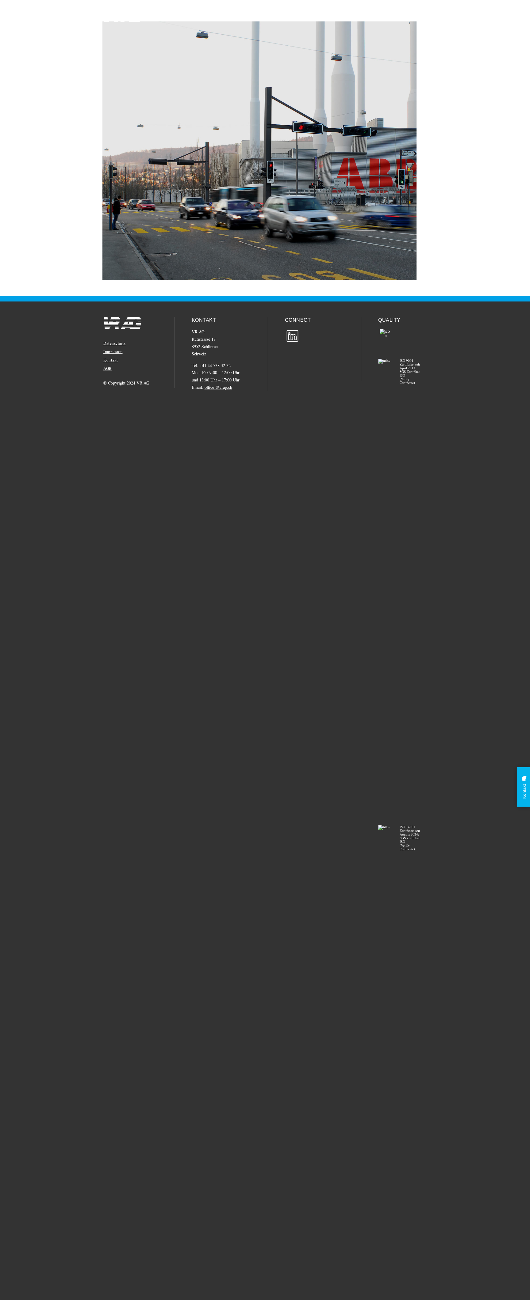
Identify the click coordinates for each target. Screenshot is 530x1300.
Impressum (113, 351)
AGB (107, 368)
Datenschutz (114, 343)
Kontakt (110, 360)
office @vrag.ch (218, 387)
